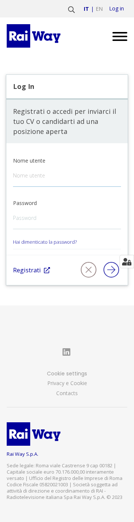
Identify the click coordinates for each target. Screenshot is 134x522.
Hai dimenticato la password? (45, 241)
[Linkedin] (67, 352)
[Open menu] (117, 35)
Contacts (67, 393)
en (99, 8)
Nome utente (29, 160)
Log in (116, 8)
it (86, 8)
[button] (90, 270)
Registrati (27, 270)
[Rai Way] (35, 36)
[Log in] (113, 270)
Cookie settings (67, 374)
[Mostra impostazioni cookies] (126, 261)
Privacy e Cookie (67, 383)
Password (25, 202)
